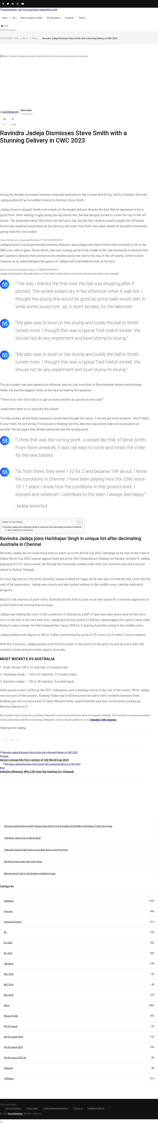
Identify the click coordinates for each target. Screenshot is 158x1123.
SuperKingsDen (15, 1113)
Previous (4, 756)
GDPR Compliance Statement (55, 1108)
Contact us (78, 1108)
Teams (82, 17)
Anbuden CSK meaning (103, 719)
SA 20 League (53, 17)
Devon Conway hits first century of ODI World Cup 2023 (34, 760)
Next (2, 768)
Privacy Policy (32, 1108)
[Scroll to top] (1, 1121)
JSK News (79, 963)
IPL (14, 17)
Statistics (79, 1068)
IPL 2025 (79, 953)
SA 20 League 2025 (79, 1047)
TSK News (79, 1078)
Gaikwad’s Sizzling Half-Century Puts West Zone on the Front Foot (36, 850)
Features (69, 17)
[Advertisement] (75, 79)
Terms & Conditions (13, 1108)
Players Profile (79, 1016)
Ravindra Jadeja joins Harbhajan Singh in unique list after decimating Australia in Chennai (42, 527)
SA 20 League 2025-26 (79, 1057)
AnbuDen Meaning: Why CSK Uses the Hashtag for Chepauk (37, 771)
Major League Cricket (31, 17)
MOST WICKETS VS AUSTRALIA (20, 530)
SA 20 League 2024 (79, 1036)
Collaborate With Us (96, 1108)
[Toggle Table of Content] (77, 522)
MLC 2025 (79, 995)
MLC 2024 (79, 984)
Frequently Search (79, 922)
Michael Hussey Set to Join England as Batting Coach (30, 873)
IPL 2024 (79, 942)
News (5, 17)
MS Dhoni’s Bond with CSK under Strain (23, 861)
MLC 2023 (79, 974)
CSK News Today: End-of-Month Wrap (22, 838)
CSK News (79, 901)
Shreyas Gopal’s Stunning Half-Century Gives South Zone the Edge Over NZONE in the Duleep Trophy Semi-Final (58, 826)
